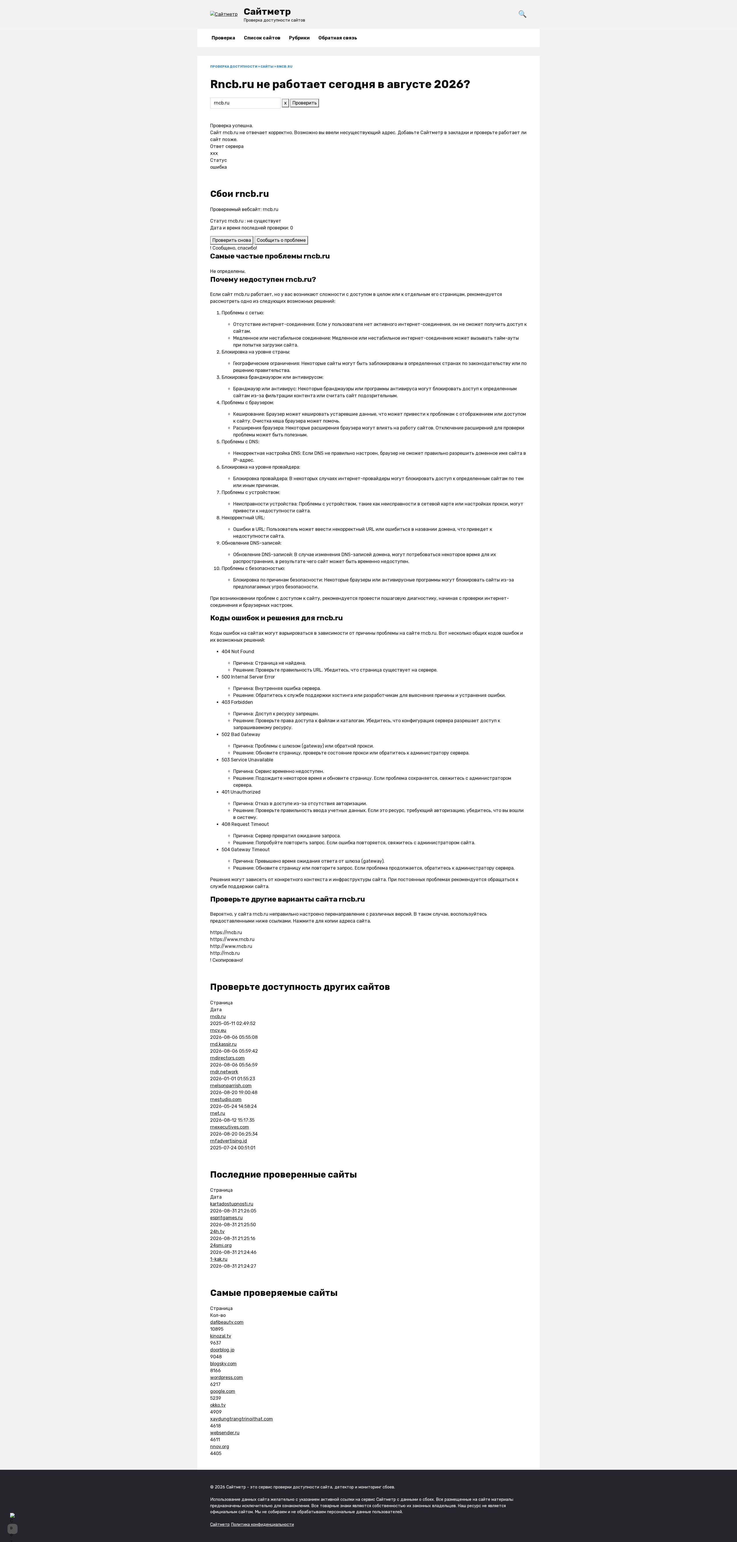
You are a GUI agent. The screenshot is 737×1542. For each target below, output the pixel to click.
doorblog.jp (222, 1350)
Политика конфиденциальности (262, 1524)
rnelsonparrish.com (231, 1085)
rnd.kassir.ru (223, 1044)
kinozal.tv (220, 1336)
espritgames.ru (226, 1217)
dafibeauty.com (227, 1322)
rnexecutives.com (229, 1127)
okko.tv (218, 1405)
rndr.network (224, 1072)
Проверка (223, 38)
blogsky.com (223, 1363)
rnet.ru (217, 1113)
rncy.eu (218, 1030)
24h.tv (217, 1231)
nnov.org (219, 1446)
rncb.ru (218, 1016)
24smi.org (221, 1245)
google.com (222, 1391)
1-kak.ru (218, 1259)
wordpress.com (226, 1377)
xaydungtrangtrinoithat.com (241, 1419)
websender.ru (225, 1432)
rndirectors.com (227, 1058)
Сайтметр (267, 11)
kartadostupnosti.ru (231, 1204)
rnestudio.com (226, 1099)
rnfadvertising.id (228, 1141)
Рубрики (299, 38)
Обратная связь (337, 38)
